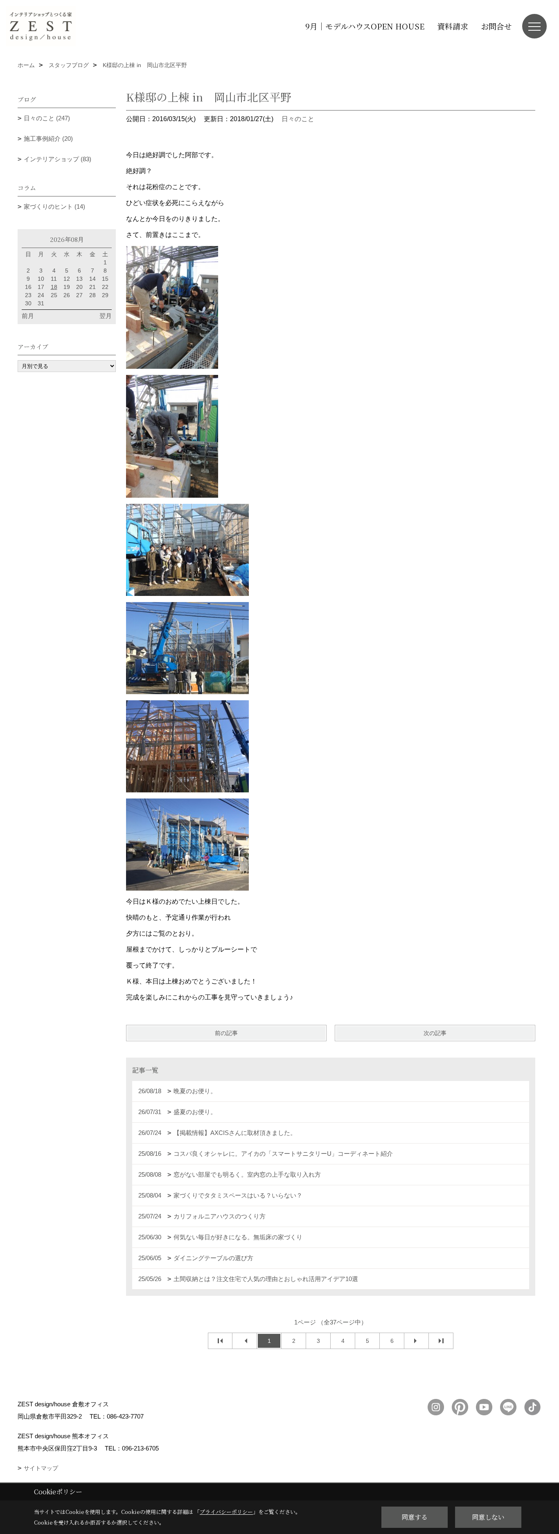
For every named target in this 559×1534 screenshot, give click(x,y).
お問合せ (496, 26)
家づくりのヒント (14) (54, 206)
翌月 (105, 315)
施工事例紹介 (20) (48, 138)
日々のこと (298, 118)
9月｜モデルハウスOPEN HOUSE (364, 26)
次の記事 (435, 1033)
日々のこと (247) (47, 118)
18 (54, 287)
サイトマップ (41, 1468)
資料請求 (452, 26)
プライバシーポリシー (226, 1512)
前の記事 (226, 1033)
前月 (28, 315)
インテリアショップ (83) (57, 159)
